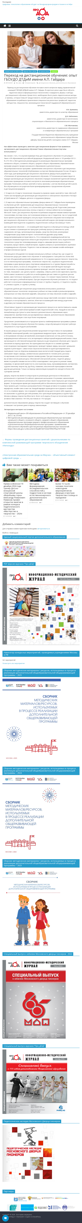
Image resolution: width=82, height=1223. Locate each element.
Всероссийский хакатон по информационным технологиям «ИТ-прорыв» (28, 4)
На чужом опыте (44, 71)
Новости (54, 71)
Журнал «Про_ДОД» (29, 71)
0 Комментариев (29, 83)
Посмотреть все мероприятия (13, 663)
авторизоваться (43, 529)
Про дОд (19, 83)
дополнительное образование (66, 83)
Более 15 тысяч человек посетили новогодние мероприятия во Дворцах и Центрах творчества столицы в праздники (66, 490)
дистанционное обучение (47, 83)
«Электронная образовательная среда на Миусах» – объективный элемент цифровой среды (38, 456)
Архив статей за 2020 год (13, 71)
